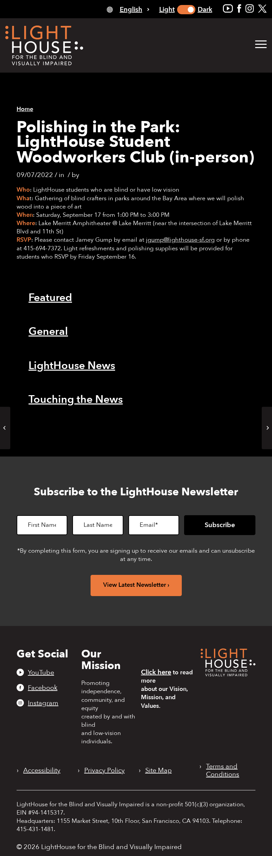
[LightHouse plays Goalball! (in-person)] (5, 428)
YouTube (41, 672)
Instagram (43, 703)
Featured (50, 297)
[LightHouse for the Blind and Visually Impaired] (228, 674)
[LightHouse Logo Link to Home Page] (44, 45)
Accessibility (41, 770)
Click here (156, 672)
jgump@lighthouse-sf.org (180, 240)
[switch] (186, 9)
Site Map (158, 770)
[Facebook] (239, 8)
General (48, 331)
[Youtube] (228, 8)
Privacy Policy (104, 770)
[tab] (128, 9)
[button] (261, 44)
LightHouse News (72, 365)
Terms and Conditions (222, 770)
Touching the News (76, 399)
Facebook (42, 687)
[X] (262, 8)
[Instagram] (249, 8)
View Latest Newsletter (134, 585)
